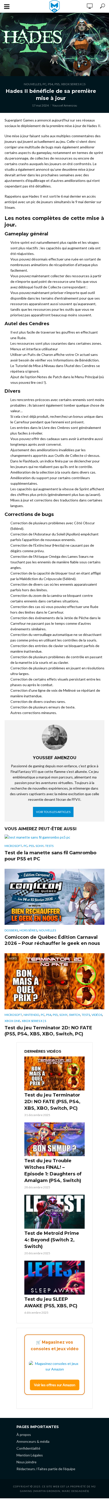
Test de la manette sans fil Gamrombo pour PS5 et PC (50, 856)
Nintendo (31, 1015)
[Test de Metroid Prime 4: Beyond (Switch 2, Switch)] (54, 1212)
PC (44, 84)
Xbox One (12, 1021)
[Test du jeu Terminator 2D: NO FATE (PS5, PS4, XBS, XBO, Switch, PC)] (54, 1073)
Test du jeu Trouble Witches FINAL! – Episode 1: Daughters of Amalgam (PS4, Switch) (53, 1170)
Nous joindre (26, 1462)
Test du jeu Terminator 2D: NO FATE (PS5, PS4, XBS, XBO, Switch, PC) (48, 1031)
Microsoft (13, 846)
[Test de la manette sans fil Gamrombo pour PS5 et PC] (54, 837)
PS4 (50, 84)
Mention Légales (29, 1455)
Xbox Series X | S (73, 84)
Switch (74, 1015)
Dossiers (11, 930)
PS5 (57, 84)
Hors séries (28, 930)
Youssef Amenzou (64, 105)
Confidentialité (28, 1448)
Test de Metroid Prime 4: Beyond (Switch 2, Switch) (51, 1239)
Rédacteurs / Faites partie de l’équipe (45, 1469)
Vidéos (97, 1015)
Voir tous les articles (53, 812)
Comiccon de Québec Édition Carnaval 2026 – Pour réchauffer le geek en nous (52, 940)
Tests (49, 846)
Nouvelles (32, 84)
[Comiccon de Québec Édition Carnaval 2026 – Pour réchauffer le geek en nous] (54, 897)
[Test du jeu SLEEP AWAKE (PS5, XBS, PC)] (54, 1278)
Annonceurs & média (32, 1441)
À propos (23, 1434)
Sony (39, 846)
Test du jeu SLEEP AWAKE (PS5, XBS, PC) (50, 1302)
